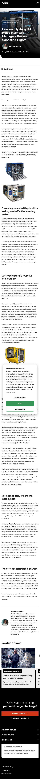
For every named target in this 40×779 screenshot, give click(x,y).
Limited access (20, 409)
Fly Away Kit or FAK (10, 76)
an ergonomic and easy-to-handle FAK (19, 534)
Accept (20, 403)
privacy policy (10, 392)
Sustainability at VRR (13, 746)
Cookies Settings (6, 773)
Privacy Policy (5, 770)
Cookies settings (20, 397)
